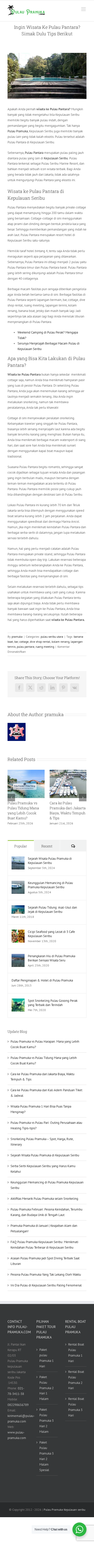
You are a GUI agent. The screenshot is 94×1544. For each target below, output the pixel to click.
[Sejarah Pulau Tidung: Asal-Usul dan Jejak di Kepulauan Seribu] (18, 908)
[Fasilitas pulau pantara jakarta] (47, 76)
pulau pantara (25, 646)
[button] (11, 797)
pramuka (17, 636)
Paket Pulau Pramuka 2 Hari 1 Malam (46, 1388)
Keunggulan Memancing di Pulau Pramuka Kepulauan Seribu (50, 885)
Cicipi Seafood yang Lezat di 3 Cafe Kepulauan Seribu (51, 934)
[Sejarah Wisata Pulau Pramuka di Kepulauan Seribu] (18, 859)
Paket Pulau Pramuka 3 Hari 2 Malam (46, 1420)
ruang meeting (45, 646)
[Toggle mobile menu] (83, 9)
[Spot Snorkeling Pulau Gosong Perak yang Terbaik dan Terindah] (18, 1001)
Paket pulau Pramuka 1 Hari (46, 1358)
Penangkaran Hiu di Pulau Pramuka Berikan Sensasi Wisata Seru (51, 958)
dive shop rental (40, 641)
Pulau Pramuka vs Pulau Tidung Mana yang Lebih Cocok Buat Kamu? (23, 810)
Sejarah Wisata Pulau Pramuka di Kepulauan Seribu (50, 860)
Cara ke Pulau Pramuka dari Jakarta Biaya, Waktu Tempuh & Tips (68, 810)
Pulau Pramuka (18, 131)
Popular (20, 846)
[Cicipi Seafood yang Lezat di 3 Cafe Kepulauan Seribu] (18, 932)
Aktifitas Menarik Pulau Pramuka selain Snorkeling (44, 1198)
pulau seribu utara (52, 636)
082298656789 (18, 1405)
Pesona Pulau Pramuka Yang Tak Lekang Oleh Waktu (46, 1274)
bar (16, 641)
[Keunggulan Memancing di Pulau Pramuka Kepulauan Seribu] (18, 883)
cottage (24, 641)
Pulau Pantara (34, 153)
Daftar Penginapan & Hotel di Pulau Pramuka (42, 980)
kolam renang (60, 641)
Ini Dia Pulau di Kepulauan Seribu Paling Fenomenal (46, 1285)
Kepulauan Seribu (56, 158)
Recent (46, 846)
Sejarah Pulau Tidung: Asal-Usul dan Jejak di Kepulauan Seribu (52, 909)
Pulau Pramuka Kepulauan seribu (64, 1509)
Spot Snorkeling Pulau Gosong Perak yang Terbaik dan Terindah (52, 1003)
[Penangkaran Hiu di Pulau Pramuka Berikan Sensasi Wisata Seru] (18, 956)
